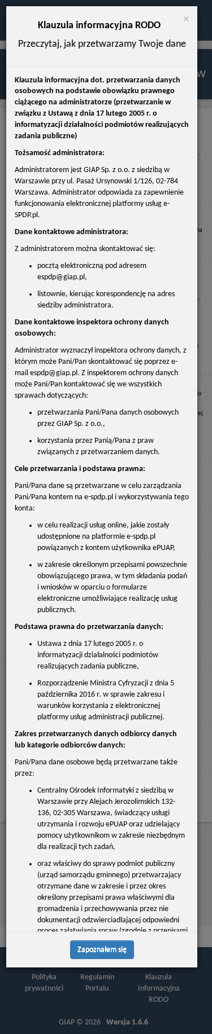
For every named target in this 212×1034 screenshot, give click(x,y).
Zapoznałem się (102, 949)
